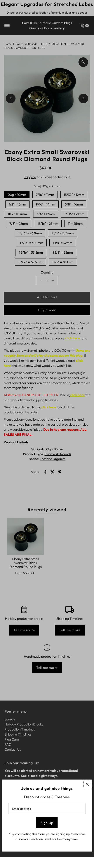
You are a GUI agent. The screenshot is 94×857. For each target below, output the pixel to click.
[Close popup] (87, 784)
